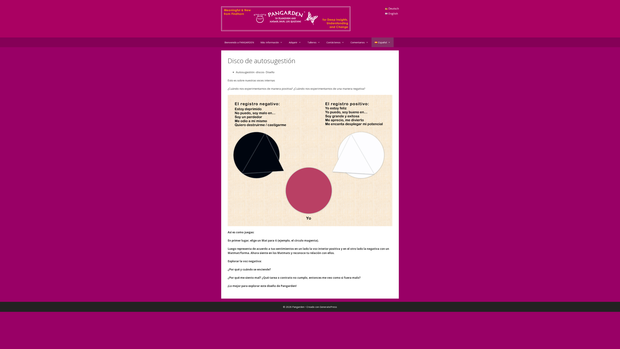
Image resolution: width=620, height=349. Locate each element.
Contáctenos (333, 42)
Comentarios (358, 42)
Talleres (311, 42)
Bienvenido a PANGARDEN (239, 42)
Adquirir (293, 42)
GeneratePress (328, 306)
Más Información (269, 42)
